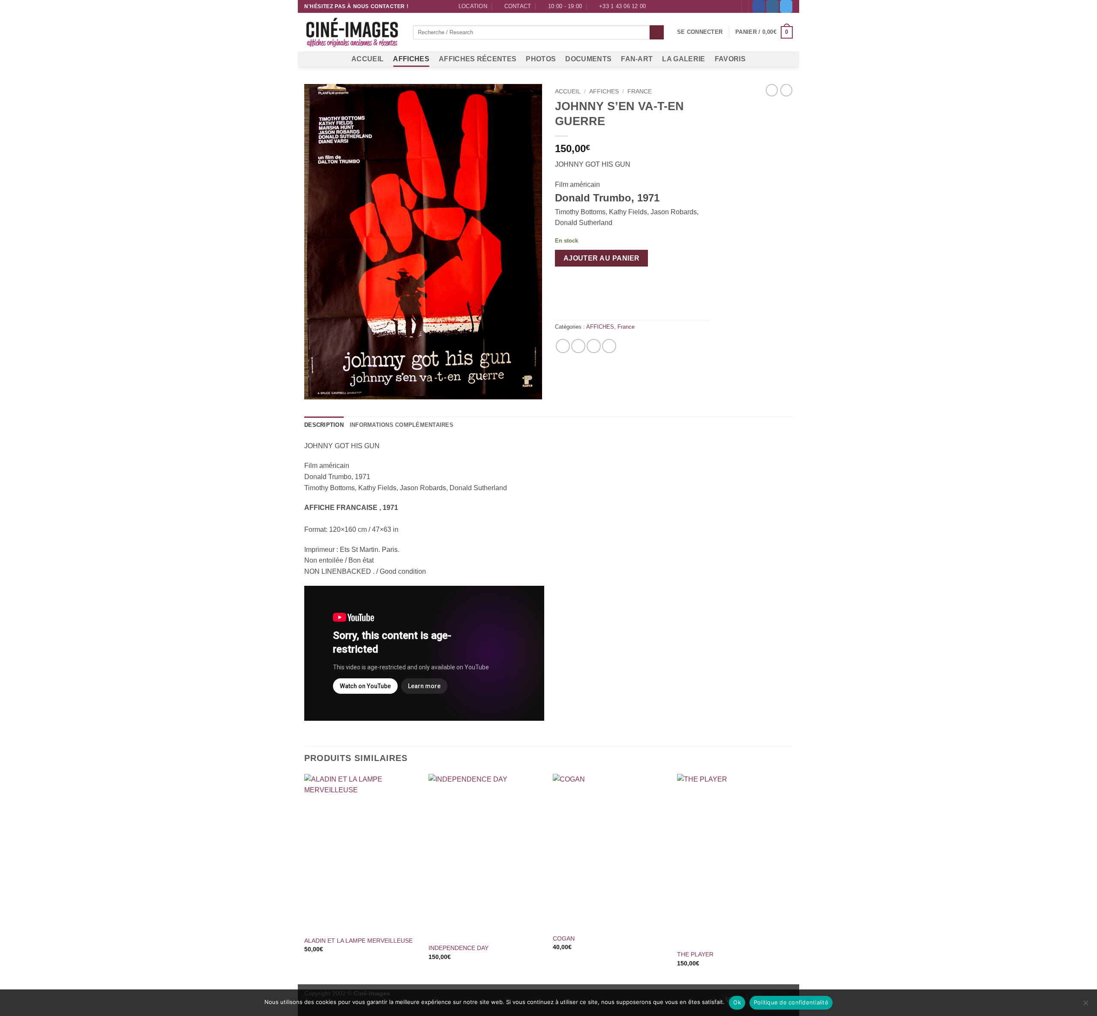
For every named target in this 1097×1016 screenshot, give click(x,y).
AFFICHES (411, 59)
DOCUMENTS (588, 59)
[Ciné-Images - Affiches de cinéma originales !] (352, 32)
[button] (699, 32)
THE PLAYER (695, 954)
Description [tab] (324, 425)
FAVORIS (730, 59)
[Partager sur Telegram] (609, 346)
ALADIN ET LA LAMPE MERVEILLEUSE (358, 940)
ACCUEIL (367, 59)
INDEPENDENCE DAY (459, 947)
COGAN (564, 938)
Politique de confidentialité (791, 1002)
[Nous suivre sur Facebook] (758, 6)
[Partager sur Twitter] (578, 346)
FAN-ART (637, 59)
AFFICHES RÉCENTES (477, 59)
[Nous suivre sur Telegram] (786, 6)
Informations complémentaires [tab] (401, 425)
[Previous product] (786, 90)
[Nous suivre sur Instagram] (772, 6)
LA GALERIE (683, 59)
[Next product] (772, 90)
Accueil (568, 91)
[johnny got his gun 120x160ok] (423, 241)
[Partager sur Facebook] (563, 346)
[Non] (1085, 1005)
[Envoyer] (657, 32)
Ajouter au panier (601, 258)
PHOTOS (541, 59)
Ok (737, 1002)
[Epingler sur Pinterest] (594, 346)
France (639, 91)
